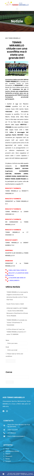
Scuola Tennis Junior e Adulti (15, 304)
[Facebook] (3, 411)
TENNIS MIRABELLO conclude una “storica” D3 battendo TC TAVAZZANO (17, 322)
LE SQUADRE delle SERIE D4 (16, 278)
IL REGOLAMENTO (13, 280)
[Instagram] (7, 411)
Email (7, 347)
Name (7, 340)
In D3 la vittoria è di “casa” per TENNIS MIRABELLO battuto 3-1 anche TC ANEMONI (16, 332)
